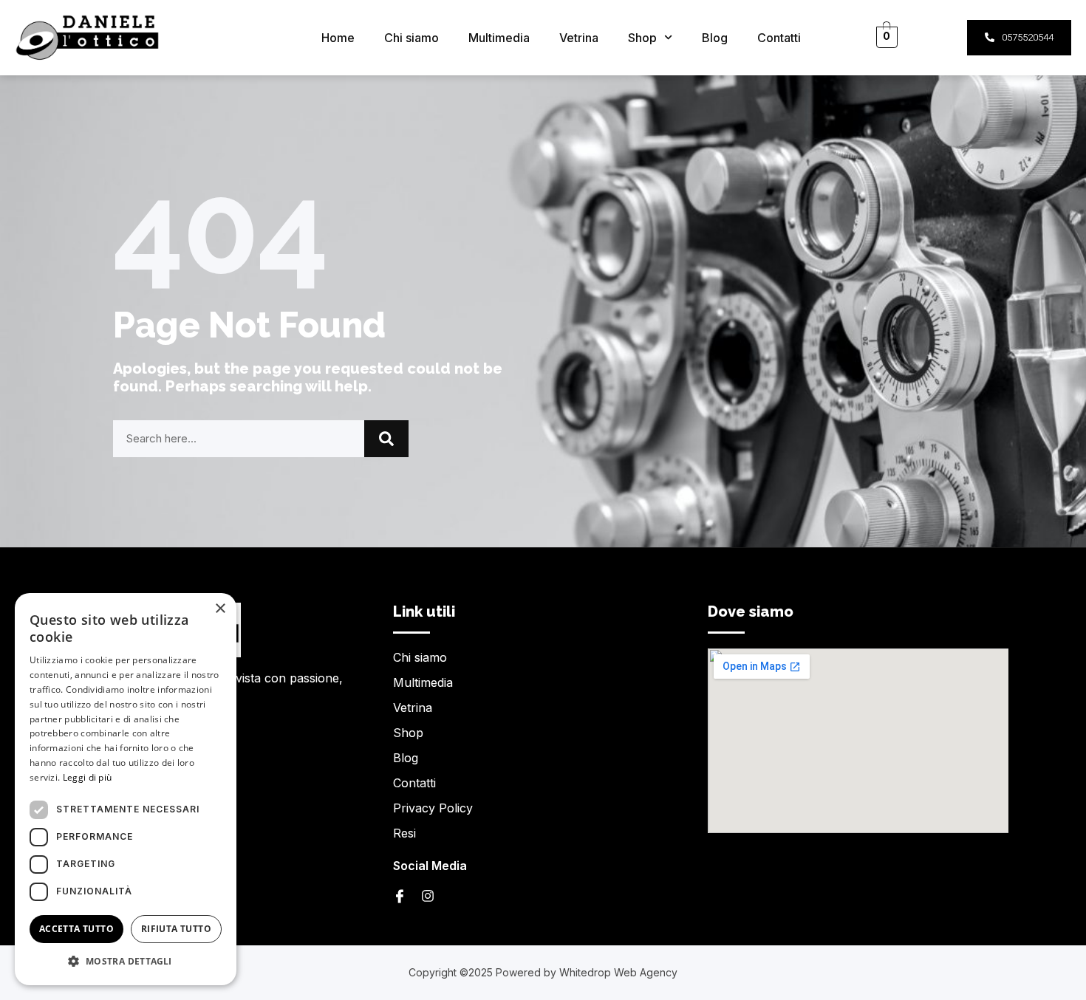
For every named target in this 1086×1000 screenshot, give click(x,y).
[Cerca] (386, 438)
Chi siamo (411, 37)
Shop (642, 37)
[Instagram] (427, 896)
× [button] (219, 608)
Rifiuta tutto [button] (176, 928)
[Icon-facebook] (399, 896)
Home (338, 37)
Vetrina (578, 37)
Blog (715, 37)
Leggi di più (87, 777)
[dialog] (125, 789)
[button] (126, 961)
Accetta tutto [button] (76, 928)
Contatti (779, 37)
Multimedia (499, 37)
